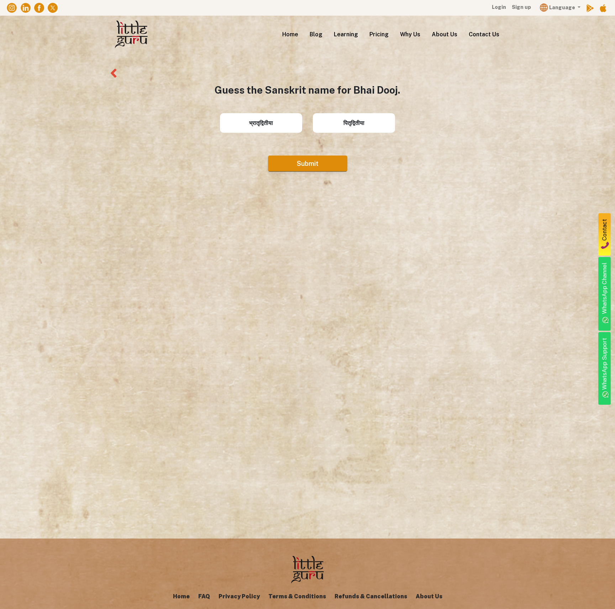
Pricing (379, 34)
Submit (308, 163)
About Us (444, 34)
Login (499, 7)
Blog (316, 34)
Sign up (521, 7)
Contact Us (484, 34)
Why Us (410, 34)
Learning (346, 34)
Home (290, 34)
